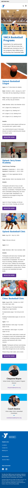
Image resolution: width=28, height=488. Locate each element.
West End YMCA (5, 1)
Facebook (3, 469)
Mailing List (5, 450)
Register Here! (9, 137)
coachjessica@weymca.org (14, 417)
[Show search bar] (23, 6)
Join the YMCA (5, 459)
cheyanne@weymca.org (14, 387)
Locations (4, 445)
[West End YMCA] (9, 6)
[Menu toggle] (26, 5)
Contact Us (4, 447)
